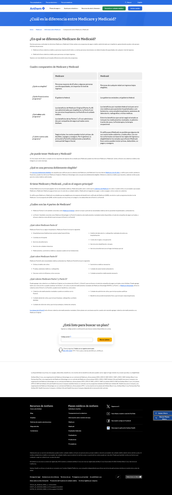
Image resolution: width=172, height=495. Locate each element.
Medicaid (71, 426)
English (140, 2)
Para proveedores (66, 3)
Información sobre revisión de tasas (79, 417)
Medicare (39, 29)
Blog (31, 413)
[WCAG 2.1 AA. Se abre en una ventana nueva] (118, 477)
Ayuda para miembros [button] (71, 8)
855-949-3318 (67, 351)
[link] (37, 8)
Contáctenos (34, 431)
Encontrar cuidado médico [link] (114, 8)
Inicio (32, 29)
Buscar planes (104, 339)
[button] (70, 337)
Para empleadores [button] (36, 2)
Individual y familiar (74, 409)
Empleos (33, 417)
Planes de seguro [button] (55, 8)
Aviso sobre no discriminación (39, 481)
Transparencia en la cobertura (77, 413)
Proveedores (72, 444)
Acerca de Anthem (36, 409)
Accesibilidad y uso (96, 477)
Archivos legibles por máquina (88, 481)
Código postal (65, 337)
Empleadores (72, 435)
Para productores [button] (51, 2)
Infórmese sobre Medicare (52, 29)
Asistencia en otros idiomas (50, 477)
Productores (72, 439)
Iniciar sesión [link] (135, 8)
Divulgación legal (35, 477)
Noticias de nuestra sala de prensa (40, 422)
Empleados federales (74, 431)
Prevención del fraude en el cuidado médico (63, 481)
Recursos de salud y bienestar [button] (91, 8)
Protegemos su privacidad (80, 477)
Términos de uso (66, 477)
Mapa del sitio (34, 426)
